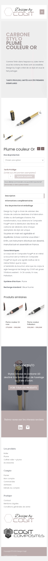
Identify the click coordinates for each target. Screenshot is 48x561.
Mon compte (9, 478)
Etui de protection (11, 155)
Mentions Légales (11, 503)
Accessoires (9, 463)
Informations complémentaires (19, 201)
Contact (7, 500)
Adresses (7, 485)
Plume (6, 456)
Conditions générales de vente (17, 507)
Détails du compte (12, 488)
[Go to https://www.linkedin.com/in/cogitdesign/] (20, 427)
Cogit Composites (10, 555)
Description (10, 196)
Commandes (9, 482)
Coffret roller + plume (13, 460)
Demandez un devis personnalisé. (16, 185)
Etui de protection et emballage (19, 206)
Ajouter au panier (24, 176)
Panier (6, 475)
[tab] (24, 195)
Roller (6, 453)
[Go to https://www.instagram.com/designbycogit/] (27, 427)
